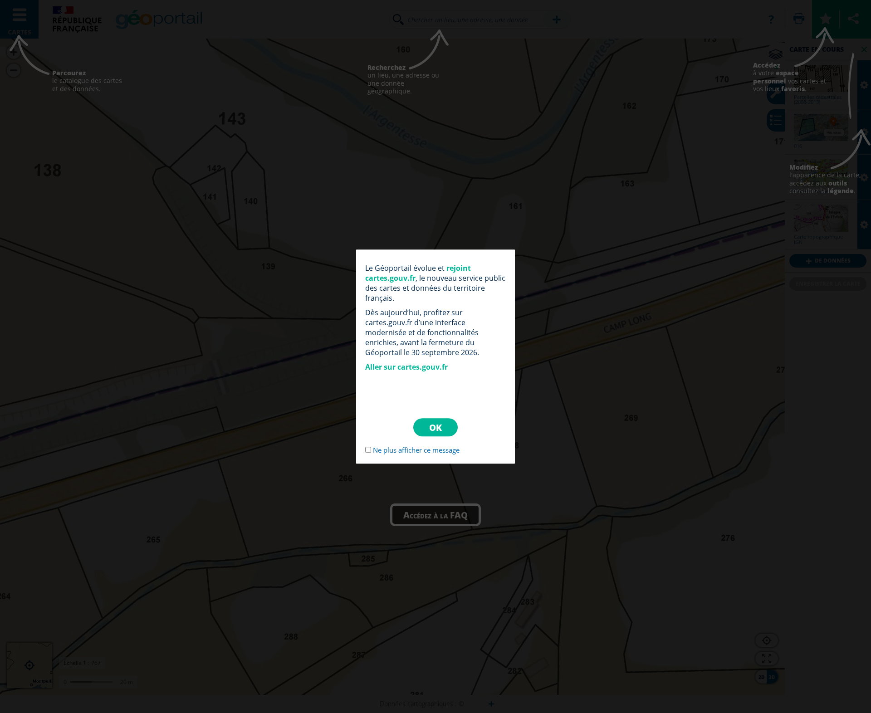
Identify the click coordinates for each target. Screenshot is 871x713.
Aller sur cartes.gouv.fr (406, 367)
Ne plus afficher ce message (416, 449)
